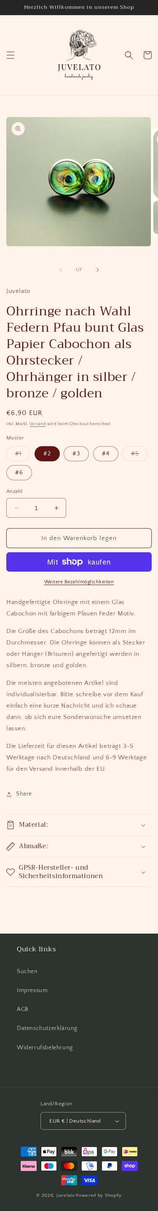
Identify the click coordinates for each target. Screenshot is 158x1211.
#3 (76, 453)
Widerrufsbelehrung (45, 1047)
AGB (23, 1009)
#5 (139, 455)
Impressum (32, 990)
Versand (37, 424)
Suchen (27, 971)
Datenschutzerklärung (47, 1028)
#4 (106, 453)
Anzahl (14, 491)
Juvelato (65, 1195)
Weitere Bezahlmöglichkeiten (79, 582)
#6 (19, 472)
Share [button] (24, 793)
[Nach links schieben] (60, 270)
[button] (10, 55)
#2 (47, 453)
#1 (22, 455)
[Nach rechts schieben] (97, 270)
